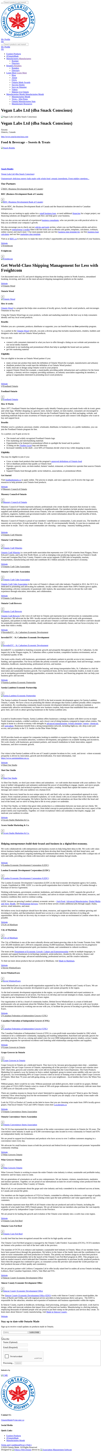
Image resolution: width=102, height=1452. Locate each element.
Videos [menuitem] (15, 89)
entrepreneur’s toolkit (21, 229)
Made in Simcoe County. (56, 1312)
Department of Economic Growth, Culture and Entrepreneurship (41, 951)
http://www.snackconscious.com (14, 137)
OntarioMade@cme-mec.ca (12, 1420)
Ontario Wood (7, 308)
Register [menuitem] (15, 61)
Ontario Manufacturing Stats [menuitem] (23, 101)
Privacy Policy (26, 1445)
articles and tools (42, 227)
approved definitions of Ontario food (66, 461)
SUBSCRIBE (34, 1332)
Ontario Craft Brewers (10, 616)
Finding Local (26, 445)
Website (4, 243)
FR (2, 42)
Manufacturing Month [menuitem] (21, 97)
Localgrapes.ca (60, 1105)
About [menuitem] (14, 77)
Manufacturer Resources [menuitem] (22, 104)
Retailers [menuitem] (15, 68)
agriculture (9, 726)
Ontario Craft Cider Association (14, 584)
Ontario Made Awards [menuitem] (21, 82)
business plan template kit (69, 232)
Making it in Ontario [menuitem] (20, 92)
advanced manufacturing (57, 723)
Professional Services (29, 904)
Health (12, 904)
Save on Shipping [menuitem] (19, 87)
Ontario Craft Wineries (10, 552)
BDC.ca (13, 239)
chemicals (94, 723)
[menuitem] (13, 54)
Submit (18, 1363)
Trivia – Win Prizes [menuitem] (20, 99)
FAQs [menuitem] (14, 80)
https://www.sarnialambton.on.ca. (15, 758)
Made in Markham (66, 961)
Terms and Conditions (10, 1445)
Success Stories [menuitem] (18, 85)
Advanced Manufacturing (77, 901)
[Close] (2, 1337)
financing (76, 213)
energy (86, 723)
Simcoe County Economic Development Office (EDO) (28, 1295)
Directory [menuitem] (16, 63)
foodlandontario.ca (13, 480)
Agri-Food (60, 901)
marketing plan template (30, 234)
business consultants (50, 220)
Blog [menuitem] (14, 75)
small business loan (48, 213)
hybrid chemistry (75, 723)
